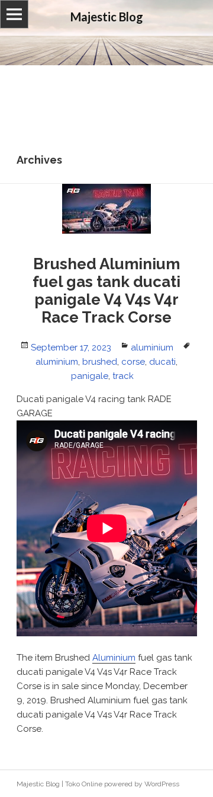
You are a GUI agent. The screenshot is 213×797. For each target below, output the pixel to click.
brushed (99, 361)
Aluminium (113, 657)
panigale (89, 376)
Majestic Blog (38, 784)
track (123, 376)
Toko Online (83, 784)
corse (133, 361)
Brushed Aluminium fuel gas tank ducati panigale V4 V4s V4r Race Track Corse (106, 290)
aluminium (152, 347)
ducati (162, 361)
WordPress (161, 784)
